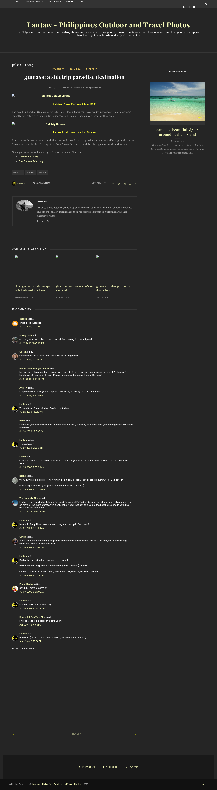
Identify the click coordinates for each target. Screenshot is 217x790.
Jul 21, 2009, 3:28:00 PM (31, 360)
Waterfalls (54, 2)
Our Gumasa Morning (31, 161)
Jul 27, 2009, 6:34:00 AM (31, 528)
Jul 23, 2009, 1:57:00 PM (31, 431)
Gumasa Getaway (28, 156)
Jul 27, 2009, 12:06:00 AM (32, 512)
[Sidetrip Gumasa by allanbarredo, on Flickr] (74, 124)
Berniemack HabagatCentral (34, 369)
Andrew (23, 388)
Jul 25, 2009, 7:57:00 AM (31, 467)
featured (58, 69)
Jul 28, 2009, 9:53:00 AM (31, 547)
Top (203, 784)
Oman (22, 537)
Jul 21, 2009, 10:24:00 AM (31, 327)
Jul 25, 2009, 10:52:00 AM (32, 489)
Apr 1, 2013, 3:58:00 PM (30, 641)
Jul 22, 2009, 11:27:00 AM (31, 412)
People (69, 2)
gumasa (75, 69)
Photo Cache (26, 584)
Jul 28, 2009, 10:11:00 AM (31, 575)
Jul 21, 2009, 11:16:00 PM (31, 395)
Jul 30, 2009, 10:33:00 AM (32, 608)
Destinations (33, 2)
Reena (22, 476)
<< (16, 734)
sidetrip (91, 69)
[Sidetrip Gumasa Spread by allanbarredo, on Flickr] (74, 96)
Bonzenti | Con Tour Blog (32, 617)
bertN (22, 421)
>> (133, 734)
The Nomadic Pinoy (29, 498)
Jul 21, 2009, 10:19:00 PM (31, 379)
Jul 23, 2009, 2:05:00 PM (31, 448)
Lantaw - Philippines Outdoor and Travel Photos (108, 25)
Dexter (22, 457)
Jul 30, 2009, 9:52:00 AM (31, 592)
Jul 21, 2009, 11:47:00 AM (31, 343)
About (81, 2)
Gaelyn (23, 352)
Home (18, 2)
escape (23, 319)
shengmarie (25, 335)
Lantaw (21, 183)
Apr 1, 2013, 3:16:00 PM (30, 625)
